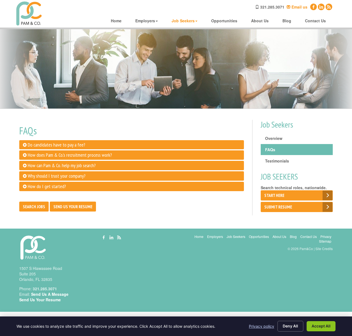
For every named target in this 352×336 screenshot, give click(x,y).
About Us (260, 20)
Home (116, 20)
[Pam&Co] (29, 14)
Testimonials (277, 161)
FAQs (270, 149)
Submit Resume (278, 207)
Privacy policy (261, 326)
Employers (145, 20)
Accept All (321, 326)
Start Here (274, 195)
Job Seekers (183, 20)
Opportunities (224, 20)
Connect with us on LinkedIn (321, 7)
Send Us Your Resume (72, 206)
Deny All (290, 326)
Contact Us (315, 20)
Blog (286, 20)
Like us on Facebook (313, 7)
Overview (273, 138)
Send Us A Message (49, 294)
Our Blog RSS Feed (329, 7)
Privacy (325, 236)
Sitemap (325, 241)
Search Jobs (34, 206)
